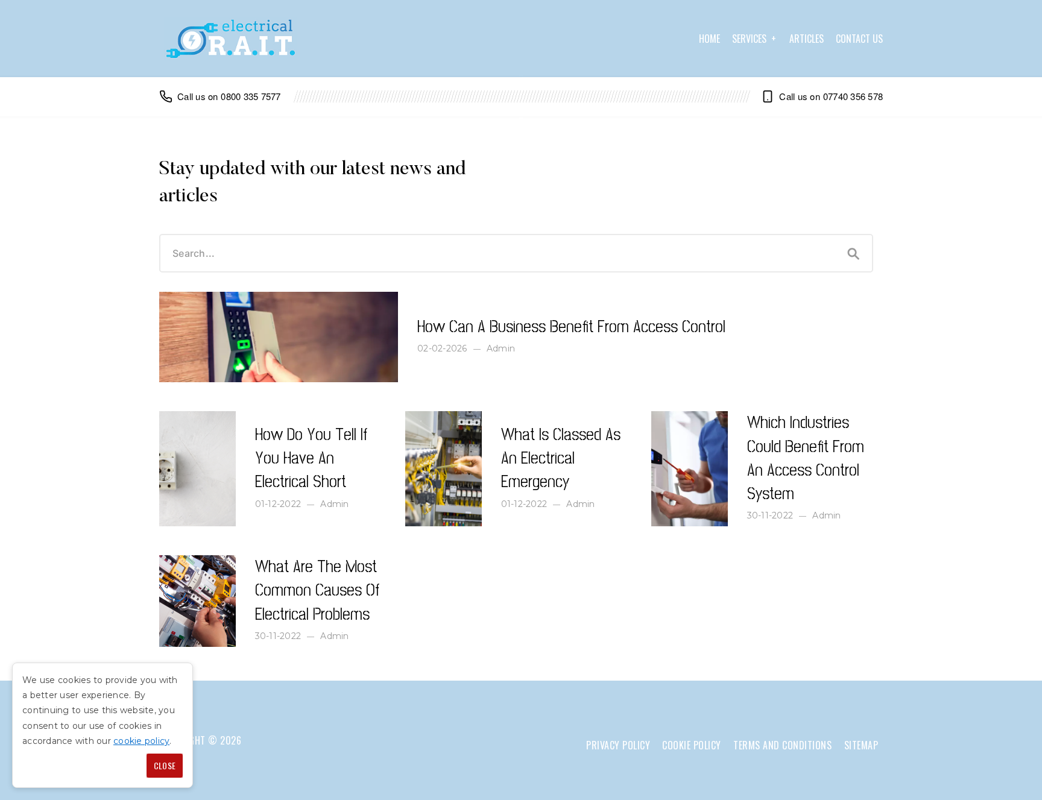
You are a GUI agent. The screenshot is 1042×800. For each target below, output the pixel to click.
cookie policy (141, 740)
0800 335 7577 (250, 96)
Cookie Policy (691, 745)
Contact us (859, 38)
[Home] (230, 38)
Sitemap (861, 745)
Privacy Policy (618, 745)
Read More (187, 297)
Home (709, 38)
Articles (806, 38)
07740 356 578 (853, 96)
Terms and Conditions (782, 745)
